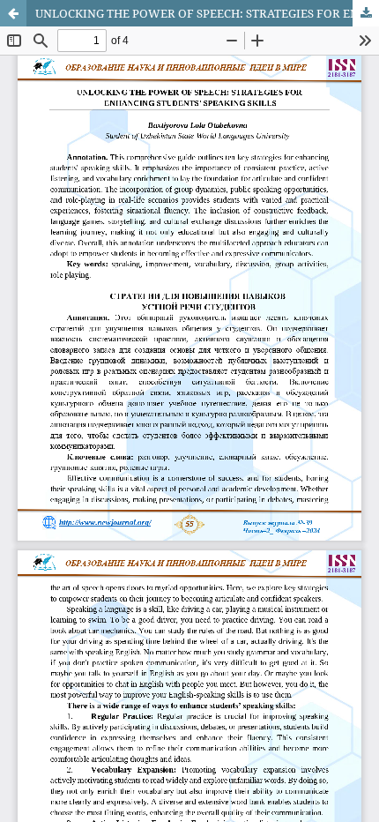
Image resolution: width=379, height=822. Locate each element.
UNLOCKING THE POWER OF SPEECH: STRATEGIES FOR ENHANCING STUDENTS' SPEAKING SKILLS (207, 13)
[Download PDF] (366, 13)
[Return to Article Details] (13, 13)
